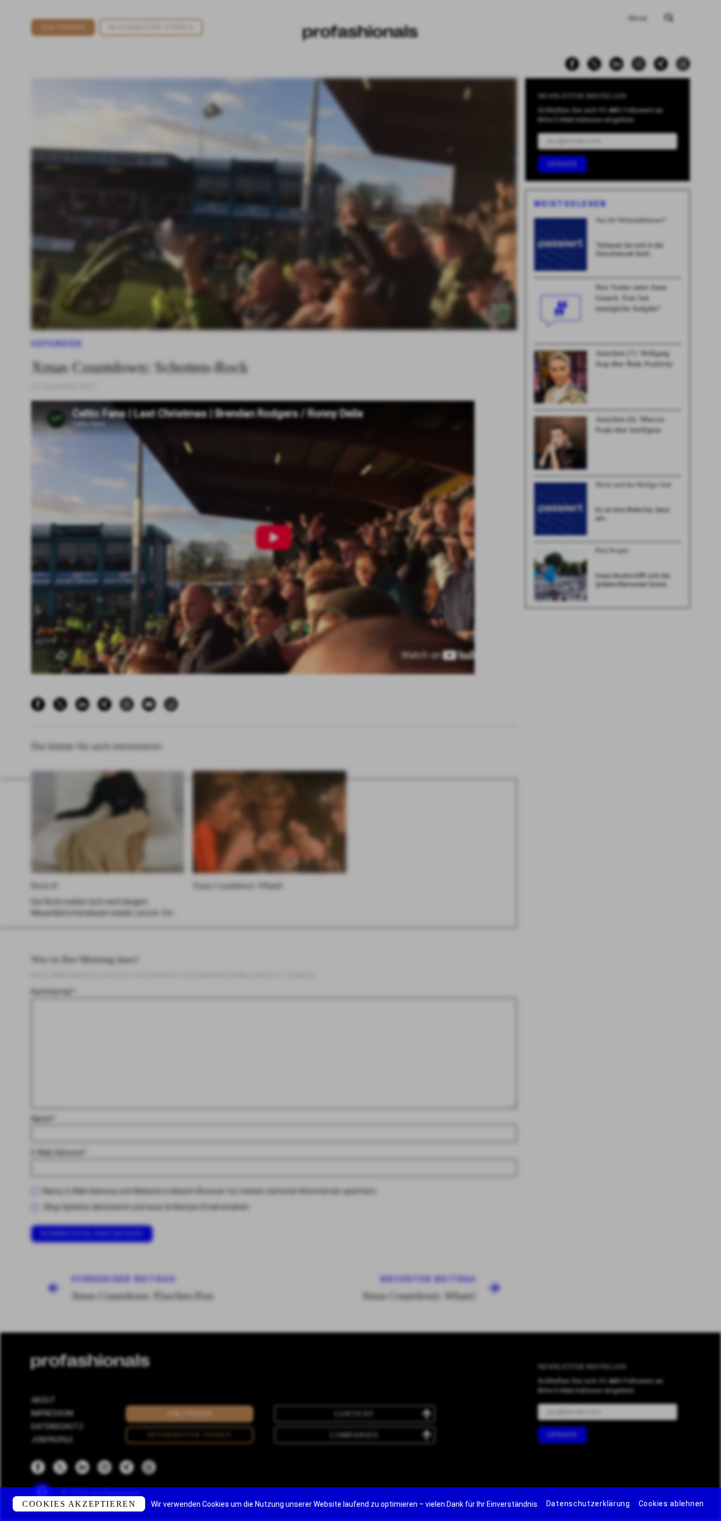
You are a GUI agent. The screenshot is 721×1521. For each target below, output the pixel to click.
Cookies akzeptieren (79, 1503)
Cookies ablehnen (671, 1503)
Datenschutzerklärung (588, 1503)
